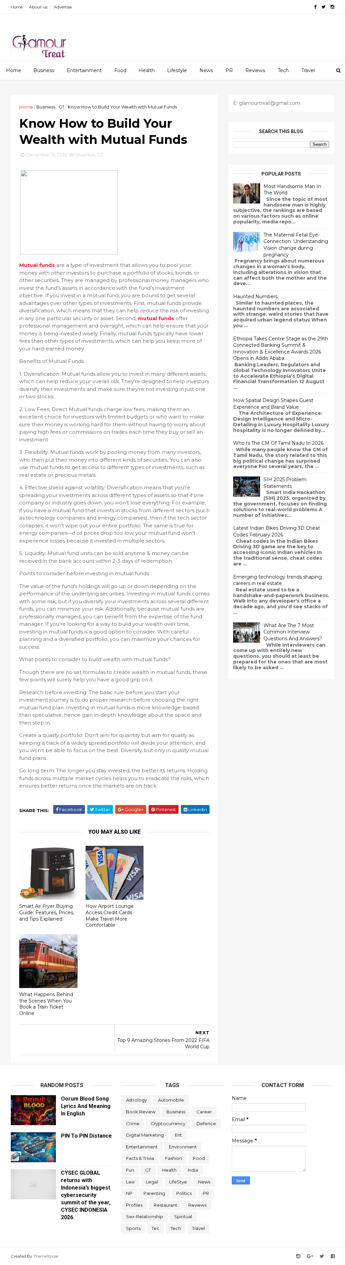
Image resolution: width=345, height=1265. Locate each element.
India (193, 1170)
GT (61, 107)
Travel (308, 70)
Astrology (136, 1100)
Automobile (171, 1100)
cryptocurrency (168, 1123)
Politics (184, 1193)
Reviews (255, 70)
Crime (132, 1123)
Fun (130, 1170)
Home (17, 6)
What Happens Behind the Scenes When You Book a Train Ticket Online (46, 1003)
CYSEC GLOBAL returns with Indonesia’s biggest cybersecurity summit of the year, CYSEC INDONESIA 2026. (86, 1195)
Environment (183, 1146)
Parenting (154, 1193)
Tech (283, 70)
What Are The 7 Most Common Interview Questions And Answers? (292, 632)
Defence (206, 1123)
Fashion (173, 1158)
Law (130, 1181)
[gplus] (310, 1256)
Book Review (140, 1111)
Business (43, 70)
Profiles (134, 1205)
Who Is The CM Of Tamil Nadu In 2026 (278, 443)
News (206, 70)
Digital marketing (145, 1135)
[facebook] (315, 7)
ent (178, 1135)
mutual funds (156, 318)
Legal (152, 1181)
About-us (38, 6)
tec (155, 1228)
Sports (133, 1228)
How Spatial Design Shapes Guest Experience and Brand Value (273, 403)
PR (229, 70)
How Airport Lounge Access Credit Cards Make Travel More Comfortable (110, 915)
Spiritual (183, 1216)
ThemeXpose (45, 1256)
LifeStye (178, 1181)
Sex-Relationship (144, 1216)
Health (147, 70)
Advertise (63, 6)
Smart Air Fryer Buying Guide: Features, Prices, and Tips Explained (46, 912)
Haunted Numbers (255, 297)
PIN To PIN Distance (86, 1136)
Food (120, 70)
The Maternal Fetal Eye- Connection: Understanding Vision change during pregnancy (295, 245)
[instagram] (332, 7)
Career (204, 1111)
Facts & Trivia (140, 1158)
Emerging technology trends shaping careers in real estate (277, 580)
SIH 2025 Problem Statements (285, 482)
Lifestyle (177, 70)
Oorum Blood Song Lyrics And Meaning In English (86, 1106)
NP (129, 1193)
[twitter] (323, 7)
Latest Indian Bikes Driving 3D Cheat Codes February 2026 (276, 531)
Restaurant (165, 1205)
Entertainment (84, 70)
